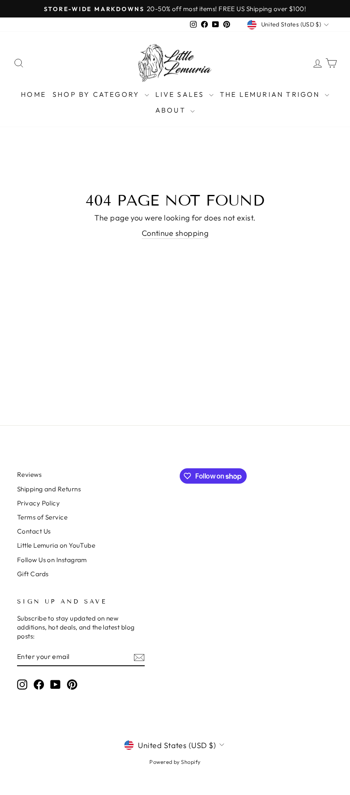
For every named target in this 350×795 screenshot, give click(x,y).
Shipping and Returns (49, 489)
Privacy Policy (38, 503)
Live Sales (181, 94)
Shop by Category (97, 94)
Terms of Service (42, 517)
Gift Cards (33, 574)
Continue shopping (175, 233)
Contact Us (34, 531)
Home (33, 94)
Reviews (29, 474)
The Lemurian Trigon (271, 94)
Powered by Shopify (174, 761)
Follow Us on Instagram (52, 560)
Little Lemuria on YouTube (56, 545)
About (171, 110)
